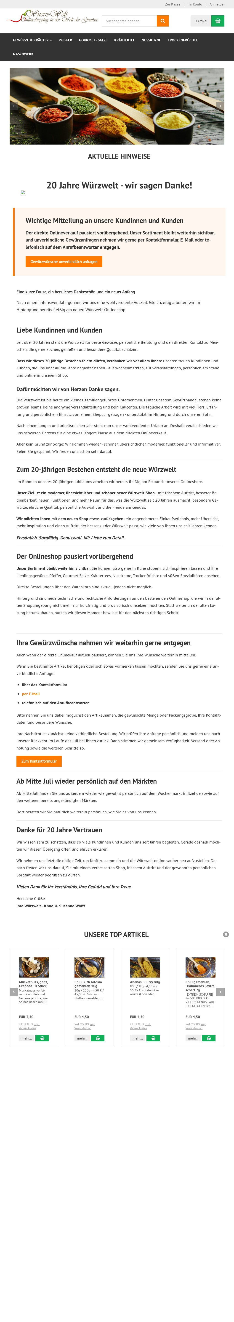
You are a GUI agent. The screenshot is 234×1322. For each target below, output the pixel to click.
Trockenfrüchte (183, 40)
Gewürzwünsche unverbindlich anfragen (64, 261)
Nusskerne (151, 40)
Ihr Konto (195, 4)
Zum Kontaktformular (39, 761)
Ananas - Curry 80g (145, 982)
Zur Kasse (172, 4)
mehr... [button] (26, 1038)
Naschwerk (23, 53)
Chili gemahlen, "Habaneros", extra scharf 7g (200, 986)
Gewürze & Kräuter (31, 40)
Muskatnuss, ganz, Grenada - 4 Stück (33, 984)
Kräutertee (124, 40)
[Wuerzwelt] (52, 15)
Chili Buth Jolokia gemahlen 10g (88, 984)
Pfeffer (65, 40)
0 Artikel (201, 21)
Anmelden (218, 4)
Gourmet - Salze (93, 40)
